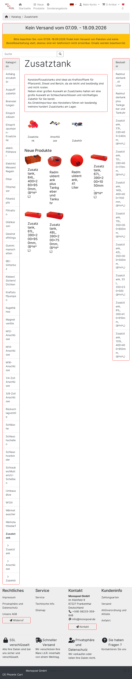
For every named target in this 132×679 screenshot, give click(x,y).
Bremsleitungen (11, 103)
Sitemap (40, 610)
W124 (9, 502)
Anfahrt (106, 620)
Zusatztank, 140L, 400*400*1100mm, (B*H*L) (120, 194)
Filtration (10, 212)
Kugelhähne (10, 309)
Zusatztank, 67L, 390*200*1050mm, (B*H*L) (99, 181)
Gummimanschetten (10, 249)
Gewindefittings (11, 235)
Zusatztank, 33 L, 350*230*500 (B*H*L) (120, 285)
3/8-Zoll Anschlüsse (11, 397)
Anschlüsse (10, 566)
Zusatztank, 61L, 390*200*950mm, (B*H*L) (33, 237)
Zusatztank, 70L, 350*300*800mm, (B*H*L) (121, 225)
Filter (9, 179)
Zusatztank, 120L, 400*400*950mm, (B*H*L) (121, 345)
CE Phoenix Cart (12, 674)
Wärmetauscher (10, 512)
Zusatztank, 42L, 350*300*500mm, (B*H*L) (121, 256)
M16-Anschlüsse (10, 366)
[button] (73, 4)
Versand (106, 603)
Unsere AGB (9, 614)
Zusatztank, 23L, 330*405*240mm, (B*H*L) (121, 132)
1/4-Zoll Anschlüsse (10, 381)
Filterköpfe (10, 200)
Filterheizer (10, 188)
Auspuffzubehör (11, 91)
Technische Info (44, 603)
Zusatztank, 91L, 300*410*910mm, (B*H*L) (120, 314)
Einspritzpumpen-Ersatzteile (11, 132)
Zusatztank (31, 16)
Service (39, 597)
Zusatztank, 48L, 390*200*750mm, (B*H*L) (55, 238)
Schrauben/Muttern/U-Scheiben (11, 475)
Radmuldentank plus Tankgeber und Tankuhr (54, 187)
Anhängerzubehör (11, 77)
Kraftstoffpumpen (11, 296)
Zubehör (77, 140)
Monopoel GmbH (36, 670)
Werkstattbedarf (11, 524)
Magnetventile (10, 321)
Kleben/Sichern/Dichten (11, 280)
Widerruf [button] (18, 620)
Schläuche (10, 426)
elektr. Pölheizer (11, 151)
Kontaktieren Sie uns (113, 649)
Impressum (9, 597)
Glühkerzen (10, 224)
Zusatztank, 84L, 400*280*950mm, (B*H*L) (33, 183)
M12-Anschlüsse (10, 335)
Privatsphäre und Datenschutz (12, 605)
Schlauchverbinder (10, 455)
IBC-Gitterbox (11, 264)
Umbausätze (11, 492)
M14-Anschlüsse (10, 350)
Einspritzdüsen (10, 114)
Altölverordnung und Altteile (113, 612)
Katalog (16, 16)
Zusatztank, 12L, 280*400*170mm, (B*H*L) (120, 163)
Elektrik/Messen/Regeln (11, 167)
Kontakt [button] (84, 626)
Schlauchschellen (11, 440)
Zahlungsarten (110, 597)
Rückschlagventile (11, 412)
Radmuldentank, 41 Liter (76, 179)
